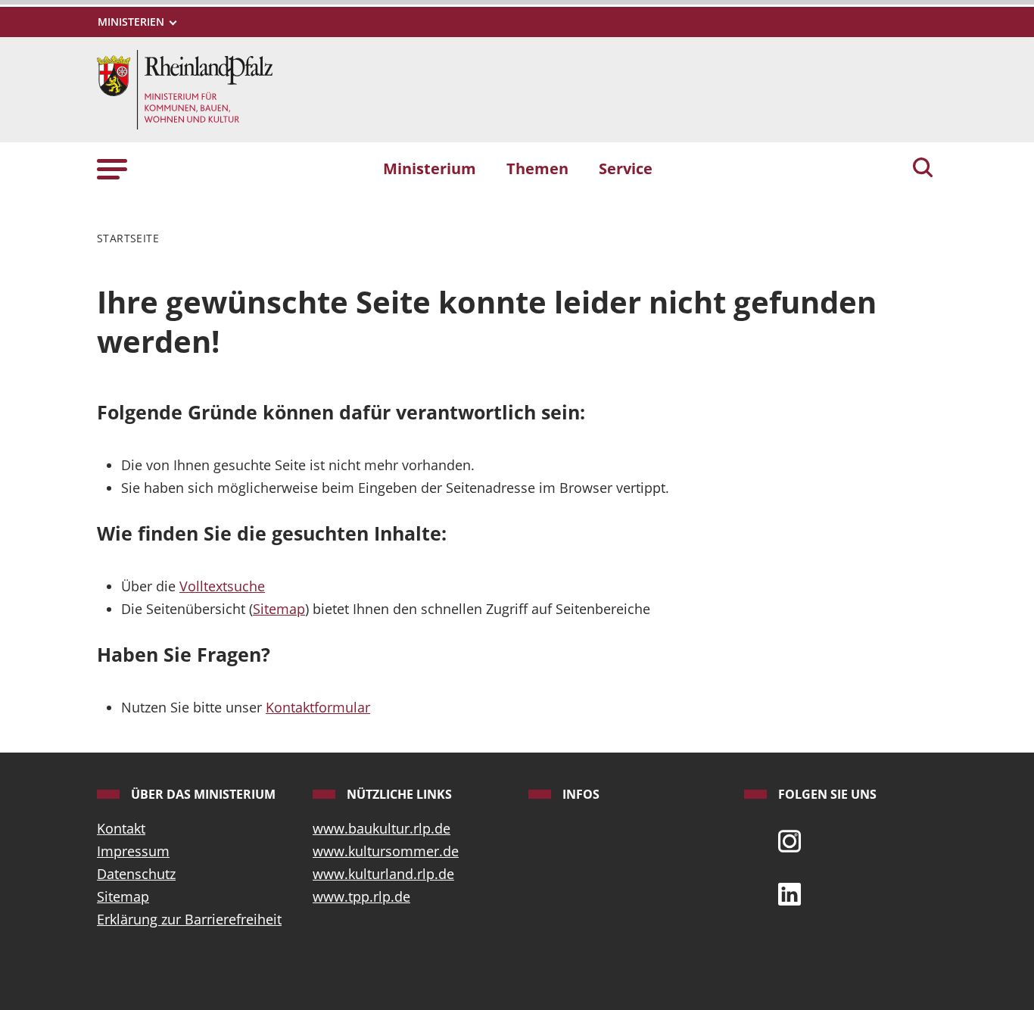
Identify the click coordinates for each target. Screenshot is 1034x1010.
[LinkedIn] (789, 892)
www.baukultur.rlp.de (381, 828)
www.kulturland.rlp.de (383, 874)
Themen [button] (537, 168)
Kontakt (121, 828)
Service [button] (625, 168)
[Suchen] (922, 169)
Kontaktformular (318, 707)
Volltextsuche (222, 586)
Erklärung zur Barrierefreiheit (189, 919)
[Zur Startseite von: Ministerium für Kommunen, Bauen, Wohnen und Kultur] (185, 88)
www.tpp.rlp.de (361, 896)
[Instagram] (789, 839)
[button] (112, 167)
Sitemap (279, 609)
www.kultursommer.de (386, 851)
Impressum (133, 851)
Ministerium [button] (429, 168)
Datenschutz (136, 874)
